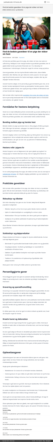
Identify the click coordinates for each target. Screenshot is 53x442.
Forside (33, 440)
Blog (44, 440)
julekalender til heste (9, 174)
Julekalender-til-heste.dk (13, 2)
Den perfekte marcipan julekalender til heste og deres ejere (17, 429)
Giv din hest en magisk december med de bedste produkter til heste (19, 419)
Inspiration (21, 57)
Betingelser (48, 440)
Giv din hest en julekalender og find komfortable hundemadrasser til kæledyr (22, 414)
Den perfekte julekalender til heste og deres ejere (15, 424)
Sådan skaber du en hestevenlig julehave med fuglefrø (16, 434)
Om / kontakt (39, 440)
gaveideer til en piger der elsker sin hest (35, 95)
